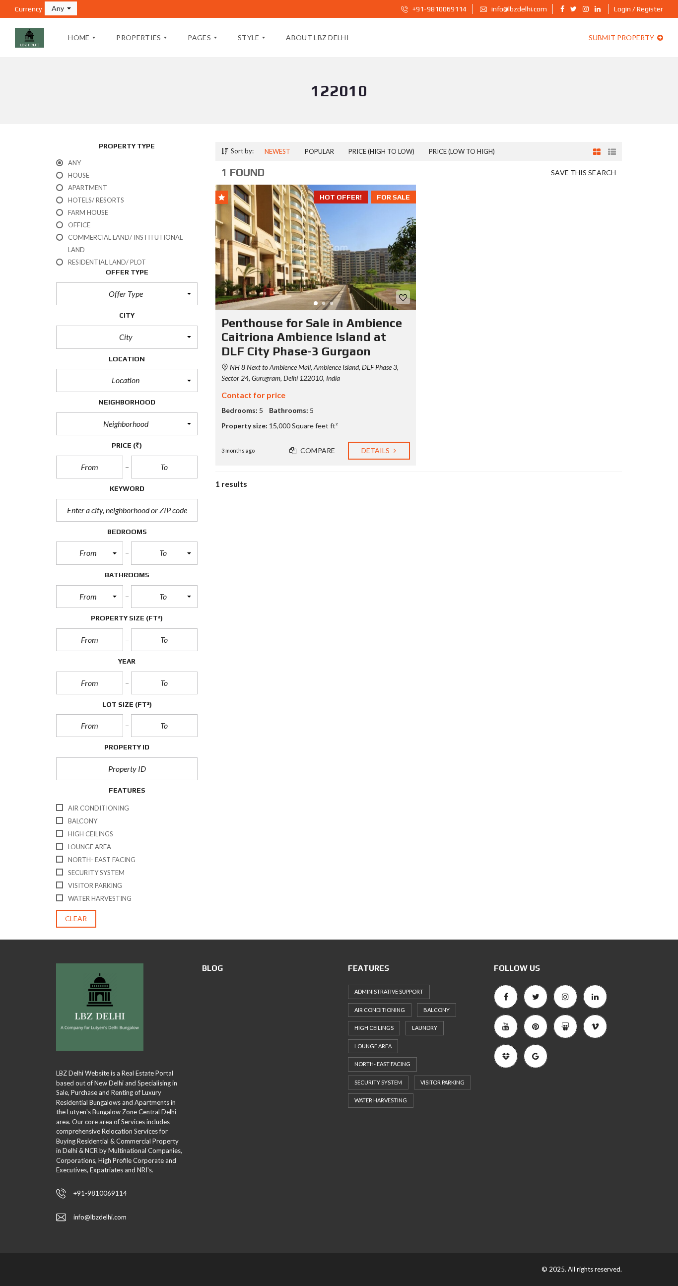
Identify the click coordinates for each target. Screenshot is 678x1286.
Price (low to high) (462, 151)
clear (76, 918)
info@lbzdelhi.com (518, 9)
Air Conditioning (379, 1010)
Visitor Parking (442, 1082)
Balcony (436, 1010)
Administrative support (388, 991)
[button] (61, 8)
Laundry (424, 1027)
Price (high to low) (381, 151)
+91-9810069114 (439, 9)
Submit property (622, 37)
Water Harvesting (380, 1100)
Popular (319, 151)
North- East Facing (382, 1064)
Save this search (583, 172)
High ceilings (374, 1027)
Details (376, 450)
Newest (277, 151)
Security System (378, 1082)
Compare (317, 450)
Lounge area (373, 1046)
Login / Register (638, 9)
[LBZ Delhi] (29, 38)
